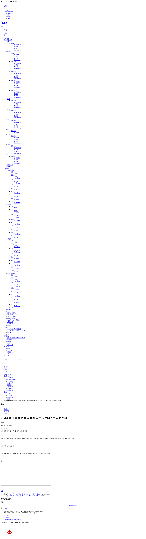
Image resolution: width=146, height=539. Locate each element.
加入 (5, 8)
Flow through (17, 50)
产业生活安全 (11, 316)
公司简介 (6, 336)
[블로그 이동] (74, 528)
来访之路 (10, 345)
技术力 (6, 327)
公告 (8, 348)
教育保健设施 (11, 318)
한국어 (9, 13)
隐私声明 (6, 516)
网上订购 (10, 352)
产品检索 (6, 38)
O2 (8, 119)
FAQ (8, 353)
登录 (5, 6)
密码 (2, 502)
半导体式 (13, 80)
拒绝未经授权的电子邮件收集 (13, 519)
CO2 (8, 41)
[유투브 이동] (74, 532)
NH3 (8, 88)
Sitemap (6, 10)
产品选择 (6, 168)
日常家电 (10, 322)
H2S (8, 99)
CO (8, 70)
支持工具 (10, 165)
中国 (8, 16)
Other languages (8, 11)
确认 (75, 505)
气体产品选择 (8, 40)
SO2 (8, 134)
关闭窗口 (71, 505)
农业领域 (10, 315)
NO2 (8, 109)
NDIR (12, 43)
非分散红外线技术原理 (14, 329)
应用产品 (6, 311)
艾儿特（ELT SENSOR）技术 (16, 330)
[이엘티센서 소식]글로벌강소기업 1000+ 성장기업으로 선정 (26, 494)
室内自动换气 (11, 313)
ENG (8, 15)
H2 (8, 154)
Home (5, 5)
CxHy (9, 51)
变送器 (16, 46)
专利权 (9, 332)
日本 (8, 18)
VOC (8, 144)
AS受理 (9, 350)
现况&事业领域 (12, 339)
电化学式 (13, 61)
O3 (8, 129)
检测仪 (9, 325)
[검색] (18, 359)
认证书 (9, 334)
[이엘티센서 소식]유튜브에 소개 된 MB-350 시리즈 (23, 496)
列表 (2, 491)
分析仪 (9, 166)
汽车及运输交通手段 (13, 320)
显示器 (16, 48)
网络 (8, 343)
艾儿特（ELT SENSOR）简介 (16, 338)
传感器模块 (17, 45)
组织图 (9, 341)
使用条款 (6, 517)
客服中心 (6, 346)
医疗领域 (10, 323)
